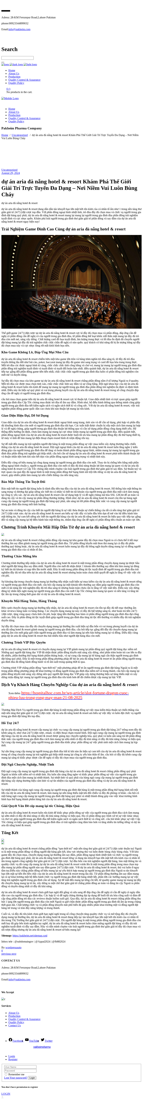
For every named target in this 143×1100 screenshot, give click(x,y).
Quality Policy (16, 1022)
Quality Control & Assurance (24, 1019)
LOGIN (5, 1093)
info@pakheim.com (19, 29)
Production (14, 1016)
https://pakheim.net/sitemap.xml (30, 935)
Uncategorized (20, 135)
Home (4, 135)
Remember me (16, 1074)
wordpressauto (13, 947)
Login (11, 1056)
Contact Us (14, 1025)
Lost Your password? (15, 1077)
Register (12, 1059)
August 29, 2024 (10, 173)
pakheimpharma (42, 1047)
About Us (13, 1012)
